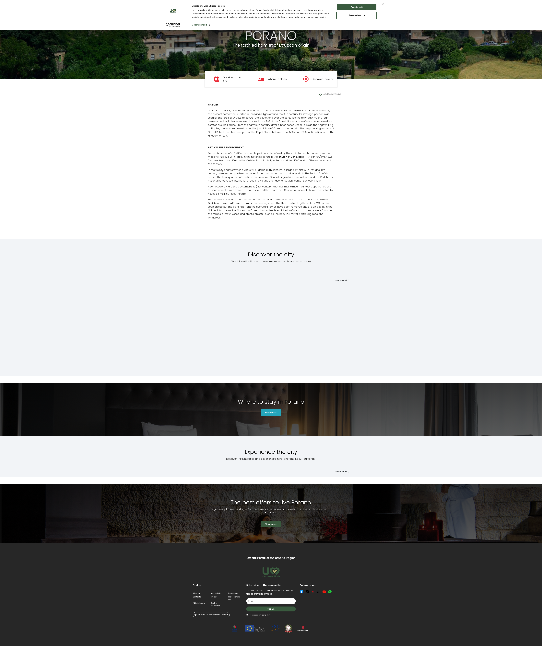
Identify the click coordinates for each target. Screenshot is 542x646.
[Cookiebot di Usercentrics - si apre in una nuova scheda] (173, 25)
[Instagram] (313, 591)
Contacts (197, 597)
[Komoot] (330, 591)
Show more (271, 412)
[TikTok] (318, 591)
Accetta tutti (357, 7)
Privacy (214, 597)
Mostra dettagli (199, 25)
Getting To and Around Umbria (213, 614)
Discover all (341, 280)
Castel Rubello (247, 186)
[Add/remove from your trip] (237, 290)
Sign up (271, 608)
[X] (307, 591)
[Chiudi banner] (383, 4)
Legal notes (233, 593)
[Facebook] (301, 591)
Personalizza (355, 15)
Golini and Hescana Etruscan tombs (230, 203)
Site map (196, 593)
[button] (215, 604)
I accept (260, 615)
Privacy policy (264, 615)
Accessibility (216, 593)
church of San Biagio (291, 157)
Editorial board (199, 603)
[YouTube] (324, 591)
